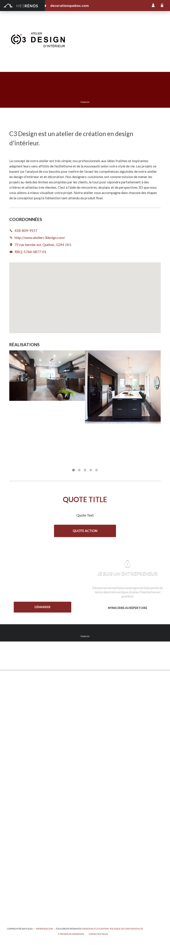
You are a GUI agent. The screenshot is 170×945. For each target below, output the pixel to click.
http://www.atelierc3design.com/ (131, 39)
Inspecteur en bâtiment (23, 856)
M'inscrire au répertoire (127, 608)
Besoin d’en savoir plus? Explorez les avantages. (127, 617)
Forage (12, 719)
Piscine (12, 898)
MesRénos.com (44, 929)
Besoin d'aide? (42, 616)
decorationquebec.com (69, 5)
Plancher (91, 749)
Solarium (13, 761)
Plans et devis (17, 813)
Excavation (14, 713)
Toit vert (13, 773)
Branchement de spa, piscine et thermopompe (39, 892)
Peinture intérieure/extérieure (28, 874)
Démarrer (42, 607)
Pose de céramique (98, 695)
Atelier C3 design (113, 26)
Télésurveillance (96, 773)
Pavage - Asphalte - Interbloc (28, 743)
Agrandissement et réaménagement (32, 825)
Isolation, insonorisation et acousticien (112, 731)
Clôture (12, 701)
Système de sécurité (99, 761)
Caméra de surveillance (101, 786)
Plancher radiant (96, 743)
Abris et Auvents (19, 689)
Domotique (93, 713)
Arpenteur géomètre (22, 831)
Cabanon (13, 695)
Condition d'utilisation (95, 929)
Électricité (14, 843)
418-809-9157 (92, 39)
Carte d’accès (94, 780)
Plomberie (14, 904)
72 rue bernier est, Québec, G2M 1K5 (43, 244)
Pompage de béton (20, 910)
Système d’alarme (97, 767)
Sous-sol (91, 719)
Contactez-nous (98, 934)
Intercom (91, 755)
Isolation (13, 862)
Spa (9, 886)
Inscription (153, 5)
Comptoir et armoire (99, 689)
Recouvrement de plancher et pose (110, 737)
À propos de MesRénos (71, 934)
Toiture (12, 767)
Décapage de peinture (22, 749)
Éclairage (13, 837)
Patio (11, 737)
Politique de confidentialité (126, 929)
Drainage (13, 725)
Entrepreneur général (22, 849)
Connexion (162, 5)
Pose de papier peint (21, 880)
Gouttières (15, 731)
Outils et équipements (23, 868)
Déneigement (16, 707)
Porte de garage (18, 755)
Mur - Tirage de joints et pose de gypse (112, 791)
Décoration (93, 707)
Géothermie (93, 725)
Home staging (94, 701)
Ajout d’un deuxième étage (26, 819)
